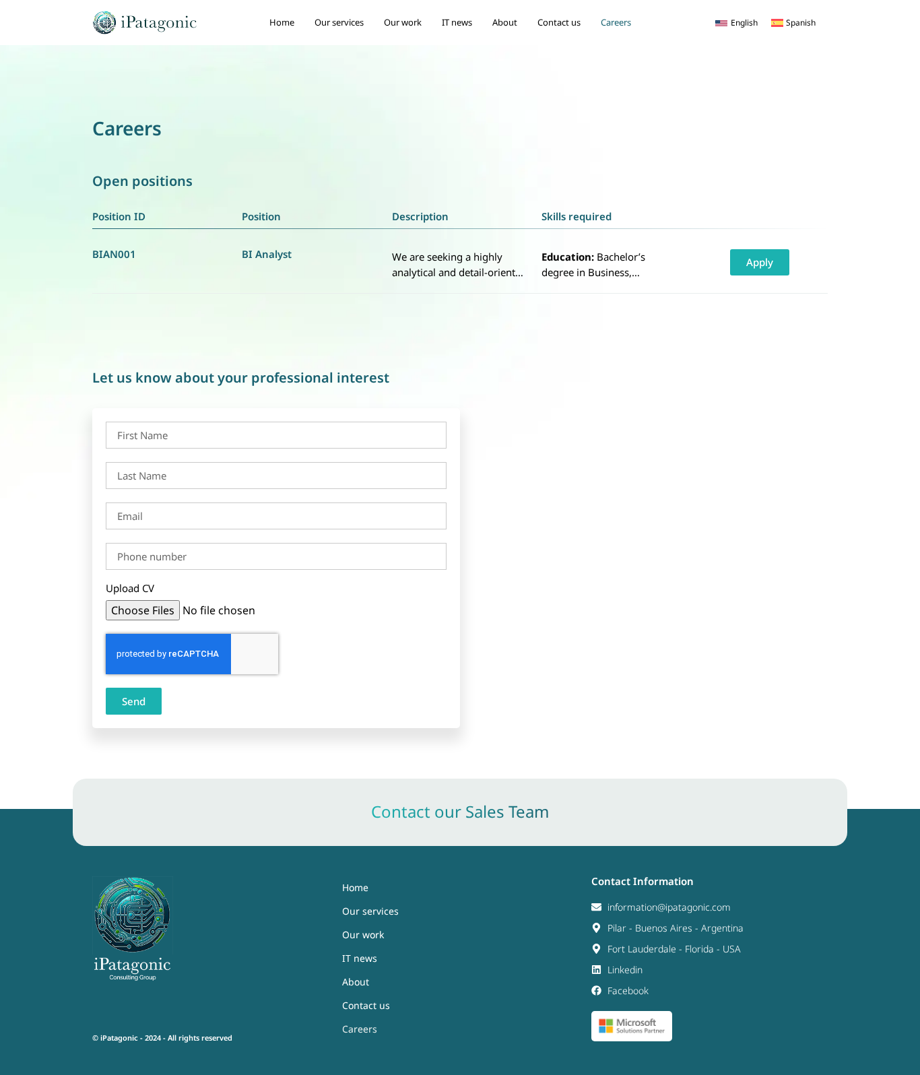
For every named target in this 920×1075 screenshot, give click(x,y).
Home (281, 22)
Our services (339, 22)
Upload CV (130, 588)
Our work (403, 22)
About (504, 22)
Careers (616, 22)
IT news (457, 22)
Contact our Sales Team (460, 811)
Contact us (559, 22)
